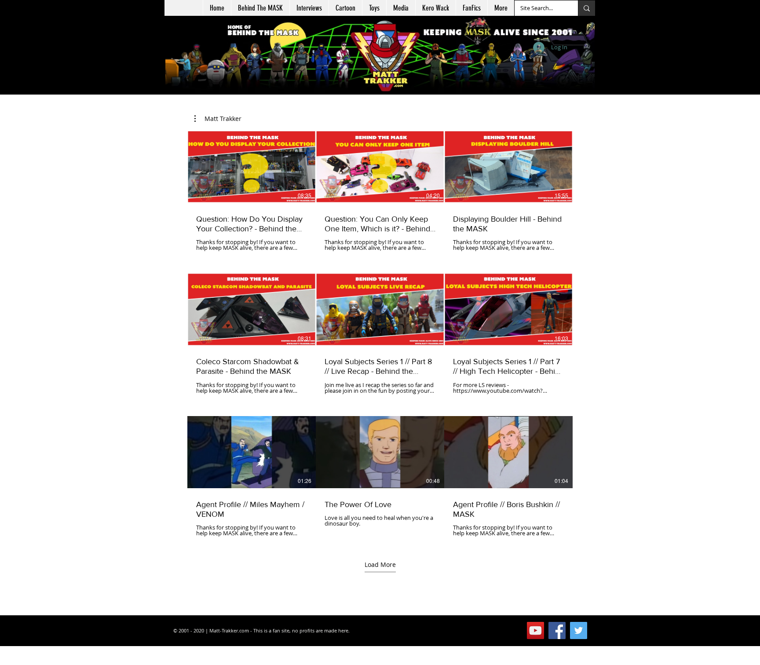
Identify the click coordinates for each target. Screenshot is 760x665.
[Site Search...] (586, 8)
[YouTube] (535, 630)
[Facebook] (557, 630)
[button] (345, 8)
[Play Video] (251, 166)
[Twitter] (578, 630)
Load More (380, 564)
